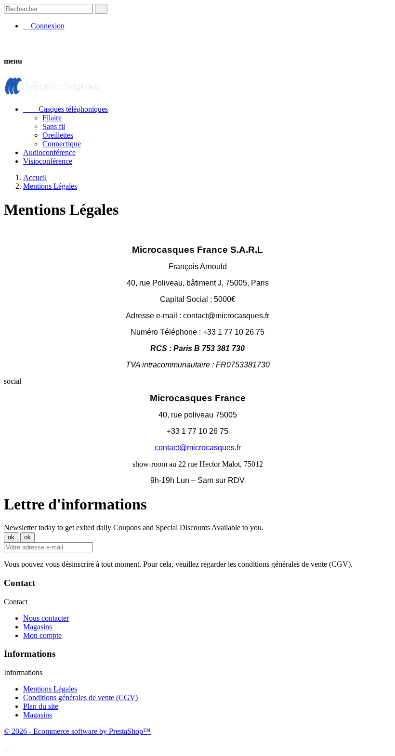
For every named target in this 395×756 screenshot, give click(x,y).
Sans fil (53, 126)
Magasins (37, 627)
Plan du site (40, 706)
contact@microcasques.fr (198, 447)
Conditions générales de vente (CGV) (80, 697)
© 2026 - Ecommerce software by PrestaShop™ (77, 731)
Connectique (61, 144)
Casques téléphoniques (65, 109)
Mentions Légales (50, 689)
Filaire (52, 118)
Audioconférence (49, 152)
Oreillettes (57, 135)
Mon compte (42, 635)
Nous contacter (46, 618)
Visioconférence (47, 161)
